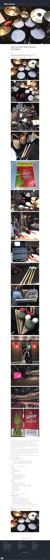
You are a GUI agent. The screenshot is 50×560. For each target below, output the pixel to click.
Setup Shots (34, 546)
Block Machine (6, 547)
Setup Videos (20, 547)
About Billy (34, 543)
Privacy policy (26, 559)
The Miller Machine (9, 559)
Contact (19, 543)
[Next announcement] (46, 0)
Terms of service (31, 559)
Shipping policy (36, 559)
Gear (33, 549)
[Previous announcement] (4, 0)
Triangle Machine (7, 543)
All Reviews (34, 548)
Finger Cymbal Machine (8, 546)
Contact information (43, 559)
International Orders (22, 546)
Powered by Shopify (15, 559)
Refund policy (21, 559)
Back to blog (25, 538)
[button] (18, 4)
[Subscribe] (31, 554)
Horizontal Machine (7, 548)
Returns (19, 548)
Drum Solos (34, 547)
